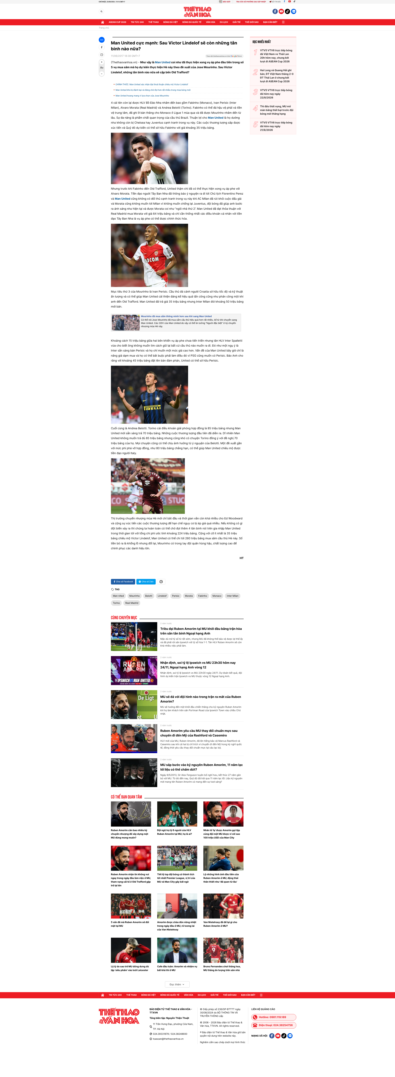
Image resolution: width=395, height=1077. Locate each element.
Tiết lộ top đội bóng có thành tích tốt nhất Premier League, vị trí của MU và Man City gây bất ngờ (176, 878)
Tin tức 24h (137, 22)
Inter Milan (232, 595)
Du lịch (224, 22)
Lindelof (162, 595)
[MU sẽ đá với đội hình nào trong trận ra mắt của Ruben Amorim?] (134, 704)
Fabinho (202, 595)
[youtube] (281, 11)
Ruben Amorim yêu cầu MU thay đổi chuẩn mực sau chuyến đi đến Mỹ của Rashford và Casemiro (198, 733)
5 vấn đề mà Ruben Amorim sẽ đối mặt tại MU (130, 924)
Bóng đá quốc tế (191, 22)
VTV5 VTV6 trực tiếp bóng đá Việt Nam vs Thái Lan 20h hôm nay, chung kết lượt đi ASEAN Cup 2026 (276, 56)
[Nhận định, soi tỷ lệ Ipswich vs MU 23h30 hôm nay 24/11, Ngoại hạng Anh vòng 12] (134, 670)
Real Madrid (131, 602)
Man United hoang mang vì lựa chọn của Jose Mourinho (142, 96)
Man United (163, 62)
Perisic (175, 595)
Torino (116, 602)
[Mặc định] (102, 68)
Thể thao (153, 22)
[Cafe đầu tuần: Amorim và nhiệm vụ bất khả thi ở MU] (177, 950)
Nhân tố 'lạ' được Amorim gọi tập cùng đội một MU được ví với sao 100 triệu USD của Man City (221, 834)
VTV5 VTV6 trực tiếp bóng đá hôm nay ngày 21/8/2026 (276, 126)
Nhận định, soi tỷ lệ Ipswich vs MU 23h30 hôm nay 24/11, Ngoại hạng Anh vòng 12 (198, 665)
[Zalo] (293, 11)
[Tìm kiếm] (101, 11)
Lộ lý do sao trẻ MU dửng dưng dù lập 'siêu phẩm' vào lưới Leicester (130, 968)
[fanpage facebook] (275, 11)
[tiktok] (287, 11)
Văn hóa (210, 22)
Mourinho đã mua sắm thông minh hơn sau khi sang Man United (176, 316)
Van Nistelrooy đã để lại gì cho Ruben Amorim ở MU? (220, 924)
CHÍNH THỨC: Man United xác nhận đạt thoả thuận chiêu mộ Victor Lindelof (152, 84)
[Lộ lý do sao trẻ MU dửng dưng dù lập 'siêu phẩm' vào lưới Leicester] (131, 950)
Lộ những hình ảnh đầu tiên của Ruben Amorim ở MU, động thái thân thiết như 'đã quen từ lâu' (221, 878)
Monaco (217, 595)
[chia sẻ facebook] (102, 47)
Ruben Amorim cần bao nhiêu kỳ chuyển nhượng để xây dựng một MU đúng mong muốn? (129, 834)
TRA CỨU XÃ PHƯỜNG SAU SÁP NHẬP (251, 2)
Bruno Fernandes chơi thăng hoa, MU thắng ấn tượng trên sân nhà (222, 968)
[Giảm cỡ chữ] (101, 73)
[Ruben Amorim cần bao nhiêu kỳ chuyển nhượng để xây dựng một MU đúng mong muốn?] (131, 813)
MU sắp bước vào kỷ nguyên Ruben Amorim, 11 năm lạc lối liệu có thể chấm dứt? (201, 767)
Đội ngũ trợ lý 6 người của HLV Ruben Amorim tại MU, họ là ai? (174, 832)
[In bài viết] (102, 55)
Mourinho (134, 595)
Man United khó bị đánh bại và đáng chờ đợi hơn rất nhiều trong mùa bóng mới (153, 90)
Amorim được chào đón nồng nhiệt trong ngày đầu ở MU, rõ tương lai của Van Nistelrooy (176, 926)
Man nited (118, 595)
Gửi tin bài (276, 2)
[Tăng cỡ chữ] (101, 62)
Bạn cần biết (270, 22)
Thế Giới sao (252, 22)
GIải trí (236, 22)
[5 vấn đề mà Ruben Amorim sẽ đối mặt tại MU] (131, 906)
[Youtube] (289, 2)
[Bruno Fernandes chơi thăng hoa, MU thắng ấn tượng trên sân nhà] (223, 950)
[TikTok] (295, 2)
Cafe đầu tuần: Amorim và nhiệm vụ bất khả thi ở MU (177, 968)
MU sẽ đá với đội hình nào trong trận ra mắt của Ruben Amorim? (200, 699)
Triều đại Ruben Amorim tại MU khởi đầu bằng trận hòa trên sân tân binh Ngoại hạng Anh (201, 631)
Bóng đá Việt (170, 22)
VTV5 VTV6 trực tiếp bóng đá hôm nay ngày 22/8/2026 (276, 94)
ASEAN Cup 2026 (117, 22)
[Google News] (224, 57)
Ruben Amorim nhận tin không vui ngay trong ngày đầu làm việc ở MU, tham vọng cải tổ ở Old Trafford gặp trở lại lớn (131, 880)
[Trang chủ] (102, 22)
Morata (189, 595)
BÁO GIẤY (226, 2)
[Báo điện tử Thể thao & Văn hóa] (197, 11)
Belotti (148, 595)
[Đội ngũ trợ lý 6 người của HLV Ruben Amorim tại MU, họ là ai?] (177, 813)
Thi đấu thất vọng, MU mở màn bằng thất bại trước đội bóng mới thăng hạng (276, 110)
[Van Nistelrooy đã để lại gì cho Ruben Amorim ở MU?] (223, 906)
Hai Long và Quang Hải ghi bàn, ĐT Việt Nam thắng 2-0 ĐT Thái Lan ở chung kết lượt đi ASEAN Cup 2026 (277, 76)
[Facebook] (284, 2)
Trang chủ (104, 28)
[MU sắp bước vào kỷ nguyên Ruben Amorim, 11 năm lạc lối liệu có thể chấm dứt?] (134, 772)
